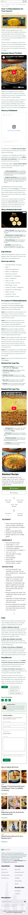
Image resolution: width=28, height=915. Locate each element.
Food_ (2, 13)
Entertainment (19, 872)
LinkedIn (17, 893)
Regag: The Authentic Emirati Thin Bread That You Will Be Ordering (13, 788)
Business (17, 869)
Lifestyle (8, 4)
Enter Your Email (7, 726)
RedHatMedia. (18, 912)
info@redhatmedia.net (10, 862)
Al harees (6, 360)
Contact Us (4, 872)
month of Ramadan (12, 201)
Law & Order (18, 875)
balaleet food (14, 690)
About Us (4, 869)
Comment (5, 736)
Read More (4, 793)
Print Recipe (15, 488)
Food (12, 4)
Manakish (16, 188)
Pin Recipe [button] (15, 492)
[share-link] (2, 700)
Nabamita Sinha (8, 13)
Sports (17, 884)
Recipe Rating (6, 731)
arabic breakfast (14, 687)
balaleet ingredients (15, 693)
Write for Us (5, 878)
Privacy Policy (5, 875)
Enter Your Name (7, 721)
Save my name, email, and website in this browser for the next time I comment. (14, 755)
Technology (18, 881)
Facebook (18, 891)
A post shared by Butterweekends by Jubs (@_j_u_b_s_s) (15, 145)
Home (2, 4)
